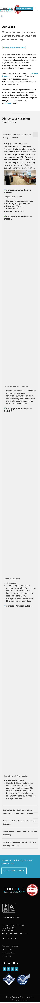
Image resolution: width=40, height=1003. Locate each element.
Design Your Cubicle (24, 9)
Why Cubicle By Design (10, 946)
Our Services (7, 949)
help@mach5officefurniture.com (16, 933)
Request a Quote (8, 953)
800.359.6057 (9, 931)
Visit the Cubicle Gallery (14, 871)
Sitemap (24, 1000)
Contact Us (6, 956)
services (8, 103)
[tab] (20, 136)
